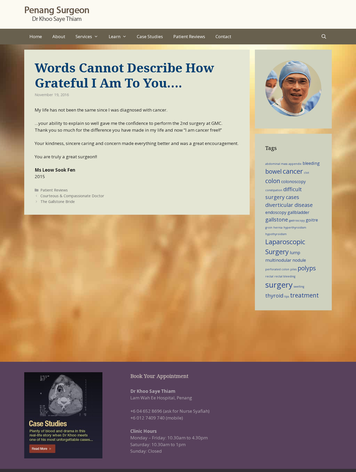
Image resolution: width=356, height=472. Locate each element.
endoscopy (275, 212)
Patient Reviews (189, 36)
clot (306, 172)
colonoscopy (293, 181)
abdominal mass (276, 164)
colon (272, 181)
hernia (278, 227)
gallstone (276, 219)
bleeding (311, 163)
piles (293, 269)
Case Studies (150, 36)
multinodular (278, 260)
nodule (299, 260)
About (58, 36)
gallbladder (298, 212)
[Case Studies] (72, 415)
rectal (269, 276)
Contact (223, 36)
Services (84, 36)
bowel (273, 171)
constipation (273, 190)
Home (35, 36)
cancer (293, 171)
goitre (312, 220)
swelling (299, 286)
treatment (304, 295)
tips (286, 296)
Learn (114, 36)
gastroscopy (297, 220)
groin (268, 227)
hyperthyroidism (295, 227)
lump (295, 252)
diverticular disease (289, 204)
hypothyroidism (276, 234)
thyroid (274, 295)
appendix (295, 164)
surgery (279, 284)
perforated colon (277, 269)
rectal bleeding (284, 276)
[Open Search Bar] (324, 36)
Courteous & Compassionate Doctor (72, 195)
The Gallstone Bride (57, 201)
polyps (307, 268)
